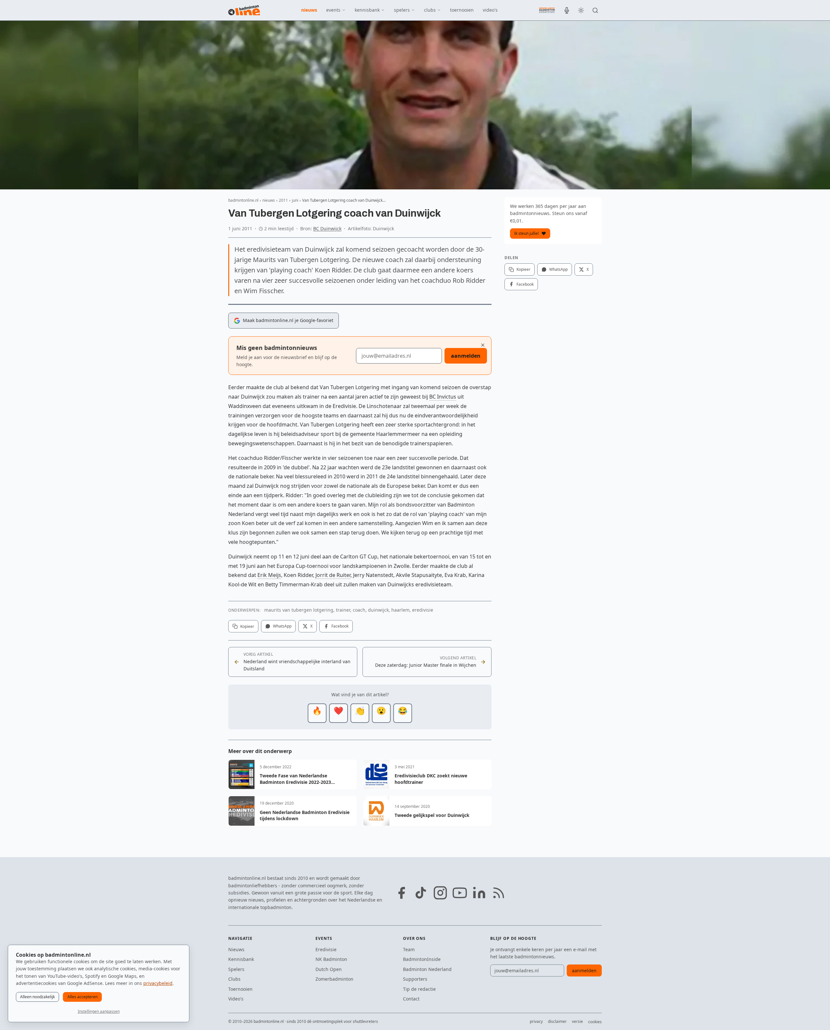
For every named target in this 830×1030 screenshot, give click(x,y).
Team (409, 949)
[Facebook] (401, 893)
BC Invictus (442, 396)
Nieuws (236, 949)
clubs (430, 10)
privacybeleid (157, 983)
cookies (595, 1021)
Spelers (236, 969)
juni (295, 200)
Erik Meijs (269, 575)
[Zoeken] (595, 10)
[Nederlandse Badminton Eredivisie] (547, 10)
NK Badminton (331, 959)
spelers (402, 10)
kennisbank (367, 10)
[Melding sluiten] (482, 345)
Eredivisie (326, 949)
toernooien (462, 10)
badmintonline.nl (243, 200)
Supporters (415, 979)
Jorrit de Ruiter (332, 575)
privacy (536, 1021)
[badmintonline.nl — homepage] (244, 10)
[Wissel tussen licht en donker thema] (581, 10)
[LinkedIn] (479, 893)
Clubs (234, 979)
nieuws (309, 10)
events (333, 10)
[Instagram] (440, 893)
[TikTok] (421, 893)
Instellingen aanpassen (99, 1011)
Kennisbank (241, 959)
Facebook (340, 626)
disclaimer (557, 1021)
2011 (283, 200)
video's (490, 10)
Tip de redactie (419, 989)
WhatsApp (282, 626)
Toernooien (240, 989)
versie (577, 1021)
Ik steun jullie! (526, 233)
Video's (235, 999)
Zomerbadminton (334, 979)
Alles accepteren (82, 997)
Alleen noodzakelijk (37, 997)
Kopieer (247, 626)
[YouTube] (460, 893)
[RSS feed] (499, 893)
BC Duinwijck (327, 228)
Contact (411, 999)
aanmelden (465, 355)
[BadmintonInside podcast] (566, 10)
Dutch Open (328, 969)
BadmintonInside (422, 959)
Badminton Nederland (427, 969)
